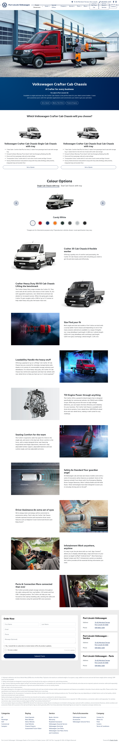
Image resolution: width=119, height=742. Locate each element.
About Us (100, 719)
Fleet (98, 722)
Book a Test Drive (58, 103)
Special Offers (54, 6)
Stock (46, 6)
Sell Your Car (94, 6)
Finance (63, 6)
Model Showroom (36, 6)
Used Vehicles (29, 724)
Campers (4, 726)
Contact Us (100, 717)
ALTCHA (73, 650)
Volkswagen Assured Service (58, 724)
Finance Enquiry (72, 103)
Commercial (5, 724)
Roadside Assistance (55, 722)
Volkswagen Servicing (56, 726)
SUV (2, 722)
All (2, 717)
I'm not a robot (12, 650)
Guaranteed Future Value (33, 728)
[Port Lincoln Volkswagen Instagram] (116, 2)
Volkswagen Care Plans (56, 728)
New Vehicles (29, 719)
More (85, 6)
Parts (78, 6)
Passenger (4, 719)
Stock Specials (29, 717)
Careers (99, 724)
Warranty (52, 719)
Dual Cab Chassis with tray (71, 186)
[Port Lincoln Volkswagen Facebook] (114, 2)
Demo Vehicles (29, 722)
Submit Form (39, 656)
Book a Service (53, 717)
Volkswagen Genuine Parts (81, 722)
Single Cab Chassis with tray (48, 186)
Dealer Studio (114, 740)
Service (71, 6)
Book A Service (104, 6)
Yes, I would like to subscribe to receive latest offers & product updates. (28, 646)
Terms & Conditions (103, 726)
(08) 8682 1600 (106, 2)
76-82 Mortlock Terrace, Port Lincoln (85, 2)
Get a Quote (45, 103)
